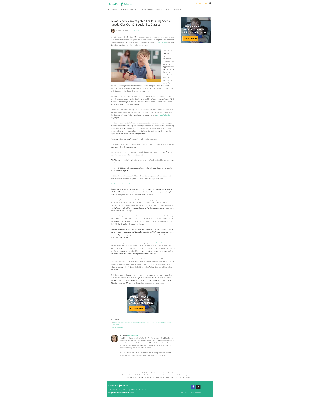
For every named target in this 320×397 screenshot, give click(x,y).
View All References (117, 327)
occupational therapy (158, 243)
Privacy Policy (167, 373)
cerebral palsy (162, 42)
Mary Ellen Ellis (138, 30)
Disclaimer (175, 373)
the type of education (163, 115)
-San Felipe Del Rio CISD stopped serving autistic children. (131, 184)
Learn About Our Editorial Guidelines (190, 392)
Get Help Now (137, 309)
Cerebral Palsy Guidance (120, 4)
